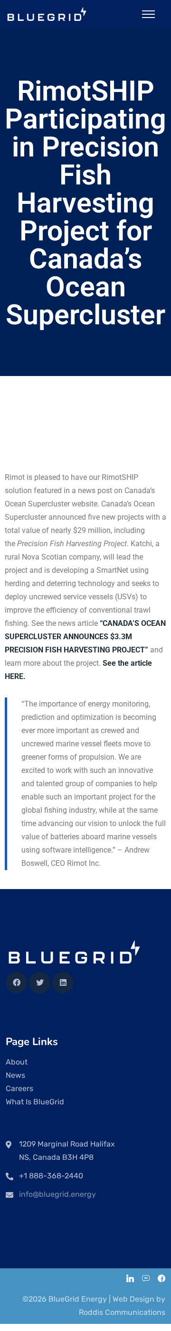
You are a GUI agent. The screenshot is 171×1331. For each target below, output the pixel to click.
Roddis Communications (122, 1312)
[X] (39, 982)
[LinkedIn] (130, 1279)
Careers (19, 1088)
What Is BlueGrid (35, 1101)
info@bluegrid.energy (57, 1194)
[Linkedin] (63, 982)
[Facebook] (16, 982)
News (15, 1075)
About (17, 1061)
